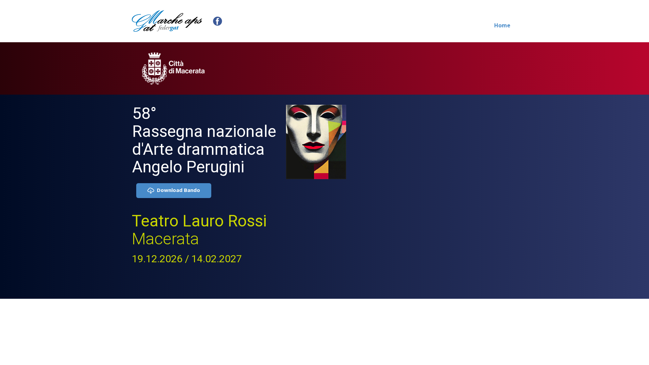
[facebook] (217, 21)
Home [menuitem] (502, 25)
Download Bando (177, 190)
